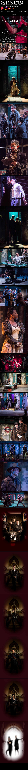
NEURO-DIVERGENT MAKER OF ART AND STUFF (11, 4)
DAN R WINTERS (12, 2)
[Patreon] (2, 8)
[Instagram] (5, 8)
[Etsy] (12, 8)
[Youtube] (9, 8)
